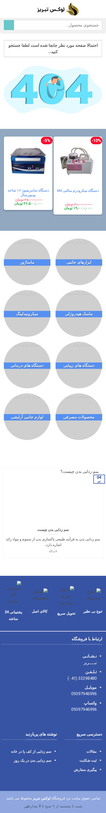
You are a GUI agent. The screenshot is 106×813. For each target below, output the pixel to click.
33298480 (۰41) (82, 678)
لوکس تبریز (41, 798)
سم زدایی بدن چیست (53, 530)
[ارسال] (9, 25)
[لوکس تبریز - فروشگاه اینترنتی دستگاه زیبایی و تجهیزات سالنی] (53, 9)
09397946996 (84, 693)
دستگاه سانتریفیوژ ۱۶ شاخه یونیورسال (28, 192)
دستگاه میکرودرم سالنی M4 (78, 190)
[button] (99, 9)
